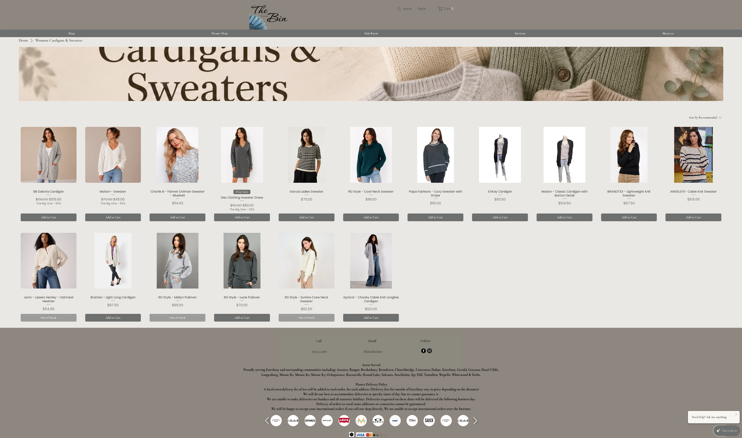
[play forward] (475, 420)
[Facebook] (423, 350)
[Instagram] (429, 350)
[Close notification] (736, 414)
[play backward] (267, 420)
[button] (440, 8)
